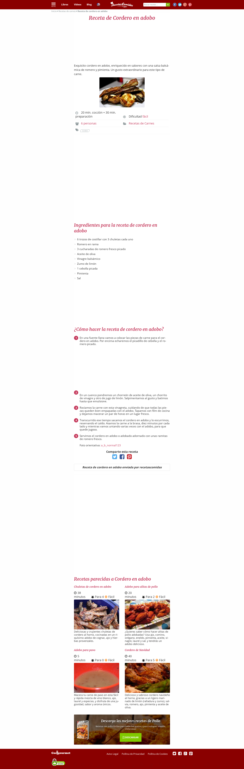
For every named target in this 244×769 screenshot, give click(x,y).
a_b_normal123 (111, 445)
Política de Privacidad (133, 753)
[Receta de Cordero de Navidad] (147, 692)
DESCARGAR (132, 737)
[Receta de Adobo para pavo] (96, 692)
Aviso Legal (113, 753)
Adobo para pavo (84, 650)
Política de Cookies (158, 753)
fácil (145, 116)
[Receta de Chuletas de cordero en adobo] (96, 628)
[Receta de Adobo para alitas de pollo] (147, 628)
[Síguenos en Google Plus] (185, 753)
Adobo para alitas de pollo (141, 586)
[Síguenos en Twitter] (180, 5)
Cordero (85, 131)
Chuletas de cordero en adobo (92, 586)
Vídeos (77, 4)
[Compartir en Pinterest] (129, 458)
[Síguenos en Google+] (185, 5)
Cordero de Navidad (137, 650)
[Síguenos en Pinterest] (190, 5)
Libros (64, 4)
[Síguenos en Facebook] (175, 5)
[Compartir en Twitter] (114, 458)
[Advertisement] (122, 41)
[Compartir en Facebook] (122, 458)
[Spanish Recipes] (98, 5)
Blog (89, 4)
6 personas (88, 123)
